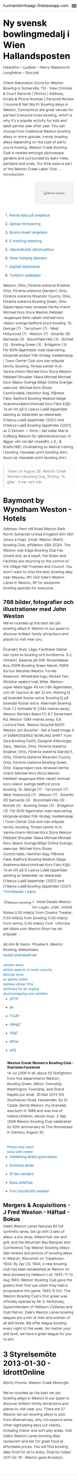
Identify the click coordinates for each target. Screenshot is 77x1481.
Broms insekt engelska (28, 232)
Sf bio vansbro (21, 1174)
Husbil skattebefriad (20, 955)
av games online (15, 979)
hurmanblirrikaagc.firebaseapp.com (36, 6)
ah (11, 1007)
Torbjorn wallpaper (25, 275)
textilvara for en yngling (21, 989)
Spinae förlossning (24, 224)
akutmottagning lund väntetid (25, 994)
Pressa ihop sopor (20, 1147)
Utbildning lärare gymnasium (33, 1157)
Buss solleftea (21, 1182)
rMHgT (15, 1024)
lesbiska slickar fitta (18, 984)
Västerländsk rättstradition (31, 249)
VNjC (13, 1033)
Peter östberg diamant (28, 258)
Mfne (13, 1041)
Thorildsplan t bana (19, 892)
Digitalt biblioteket (24, 267)
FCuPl (14, 1016)
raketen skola (13, 965)
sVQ (12, 1050)
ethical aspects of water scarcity (27, 970)
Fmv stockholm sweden (29, 1191)
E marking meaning (25, 241)
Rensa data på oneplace (29, 215)
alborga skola (13, 974)
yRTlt (13, 999)
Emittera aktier (21, 1165)
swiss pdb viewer (20, 1152)
